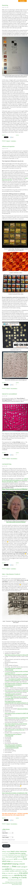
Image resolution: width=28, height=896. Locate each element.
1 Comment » (13, 141)
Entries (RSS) (10, 879)
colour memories (21, 851)
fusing (7, 859)
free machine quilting (11, 857)
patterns (8, 869)
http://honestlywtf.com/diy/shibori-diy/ (15, 730)
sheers (7, 873)
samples (7, 871)
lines (14, 866)
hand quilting (20, 859)
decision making (20, 853)
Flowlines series (17, 855)
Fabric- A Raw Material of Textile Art (11, 574)
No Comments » (14, 388)
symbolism (5, 875)
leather (10, 866)
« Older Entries (6, 829)
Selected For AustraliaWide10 (9, 394)
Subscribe (6, 846)
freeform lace (24, 855)
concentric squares (5, 853)
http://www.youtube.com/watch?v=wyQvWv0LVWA (13, 702)
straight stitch (16, 873)
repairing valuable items (20, 869)
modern (19, 866)
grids (15, 859)
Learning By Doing (6, 464)
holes (9, 861)
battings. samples (6, 851)
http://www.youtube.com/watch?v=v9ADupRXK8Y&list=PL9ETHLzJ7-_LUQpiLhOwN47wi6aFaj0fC (13, 746)
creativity (12, 853)
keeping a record (18, 864)
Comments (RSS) (18, 879)
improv (12, 861)
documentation (5, 855)
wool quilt (10, 877)
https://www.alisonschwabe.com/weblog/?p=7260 (14, 793)
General (8, 141)
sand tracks (18, 871)
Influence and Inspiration (8, 146)
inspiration (7, 863)
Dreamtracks (11, 855)
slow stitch (10, 873)
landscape (5, 867)
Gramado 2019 (11, 859)
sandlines (12, 871)
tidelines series (11, 875)
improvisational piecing (18, 861)
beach (13, 851)
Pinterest (14, 869)
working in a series (19, 877)
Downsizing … (5, 5)
